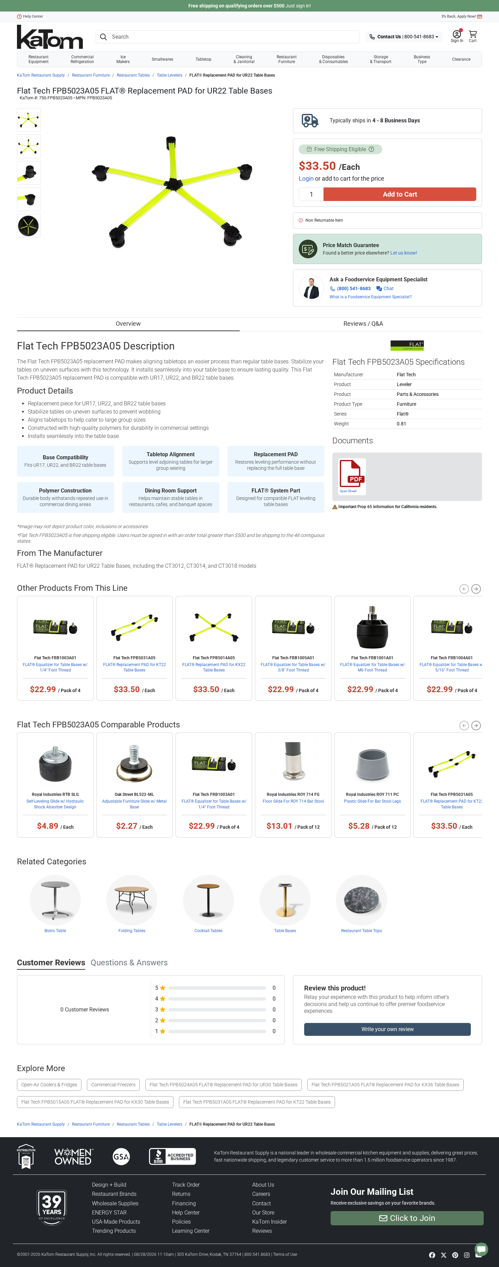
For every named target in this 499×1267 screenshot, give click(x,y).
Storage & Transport (380, 59)
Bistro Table (55, 930)
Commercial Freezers (113, 1084)
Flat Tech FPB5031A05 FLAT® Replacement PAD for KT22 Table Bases (257, 1102)
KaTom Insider (269, 1222)
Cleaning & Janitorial (244, 59)
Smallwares (162, 59)
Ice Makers (123, 59)
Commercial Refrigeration (82, 59)
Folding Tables (131, 930)
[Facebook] (432, 1255)
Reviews (262, 1231)
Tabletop (203, 59)
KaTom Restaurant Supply (41, 75)
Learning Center (190, 1231)
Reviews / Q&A (363, 323)
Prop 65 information (375, 506)
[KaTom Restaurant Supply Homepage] (50, 37)
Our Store (263, 1212)
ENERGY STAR (109, 1212)
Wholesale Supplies (115, 1203)
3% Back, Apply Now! (458, 16)
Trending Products (114, 1231)
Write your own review (388, 1029)
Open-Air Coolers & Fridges (49, 1084)
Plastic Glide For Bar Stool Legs (372, 801)
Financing (184, 1203)
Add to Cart (400, 194)
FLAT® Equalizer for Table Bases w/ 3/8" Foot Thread (293, 667)
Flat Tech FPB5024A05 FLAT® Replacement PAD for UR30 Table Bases (223, 1084)
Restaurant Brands (114, 1194)
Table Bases (285, 930)
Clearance (461, 59)
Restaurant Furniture (287, 59)
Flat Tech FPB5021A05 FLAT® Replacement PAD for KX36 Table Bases (385, 1084)
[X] (444, 1255)
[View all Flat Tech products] (407, 345)
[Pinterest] (455, 1255)
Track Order (186, 1185)
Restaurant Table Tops (361, 930)
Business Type (422, 59)
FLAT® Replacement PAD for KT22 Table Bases (134, 667)
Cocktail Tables (208, 930)
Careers (261, 1194)
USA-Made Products (116, 1222)
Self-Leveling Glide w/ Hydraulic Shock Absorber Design (55, 804)
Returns (181, 1194)
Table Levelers (169, 75)
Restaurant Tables (133, 75)
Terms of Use (285, 1254)
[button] (457, 37)
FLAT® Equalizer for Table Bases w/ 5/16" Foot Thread (452, 667)
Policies (181, 1222)
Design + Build (109, 1185)
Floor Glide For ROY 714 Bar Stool (293, 801)
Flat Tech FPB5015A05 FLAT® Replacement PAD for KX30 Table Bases (95, 1102)
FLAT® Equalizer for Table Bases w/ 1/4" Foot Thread (55, 667)
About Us (263, 1185)
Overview (128, 323)
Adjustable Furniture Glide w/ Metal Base (134, 804)
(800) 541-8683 (354, 288)
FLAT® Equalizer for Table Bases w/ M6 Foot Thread (372, 667)
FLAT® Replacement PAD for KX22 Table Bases (213, 667)
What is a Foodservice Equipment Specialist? (371, 297)
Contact (261, 1203)
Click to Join (412, 1218)
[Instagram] (467, 1255)
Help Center (33, 16)
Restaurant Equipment (39, 59)
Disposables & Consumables (333, 59)
